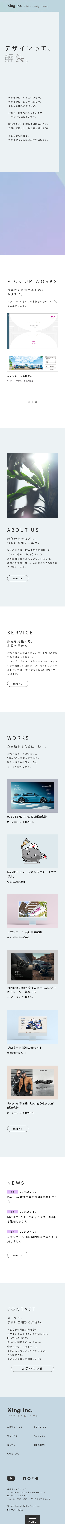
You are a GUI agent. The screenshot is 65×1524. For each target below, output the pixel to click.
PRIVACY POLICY (15, 1510)
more (18, 578)
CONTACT (14, 1453)
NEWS (11, 1444)
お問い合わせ (32, 1368)
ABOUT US (15, 1426)
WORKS (12, 1435)
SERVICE (40, 1426)
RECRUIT (41, 1444)
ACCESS (39, 1435)
